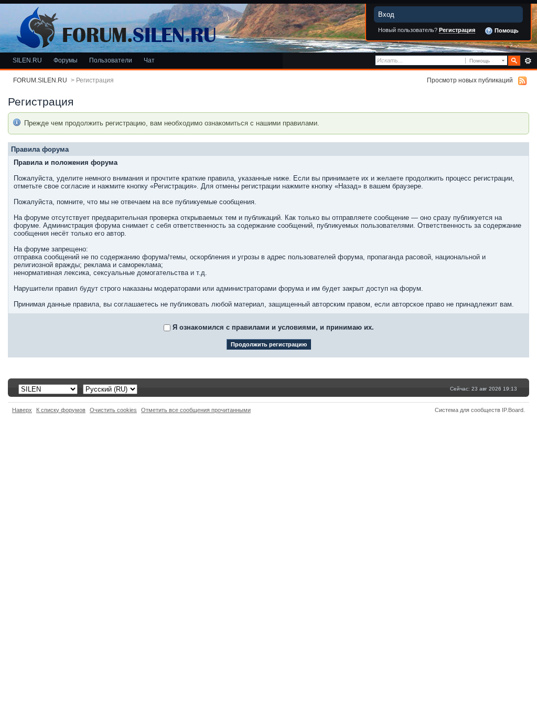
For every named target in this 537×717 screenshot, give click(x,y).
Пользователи (110, 60)
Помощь (506, 30)
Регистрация (457, 30)
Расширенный (527, 61)
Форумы (65, 60)
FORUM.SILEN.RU (40, 80)
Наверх (22, 410)
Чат (149, 60)
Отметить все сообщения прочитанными (196, 410)
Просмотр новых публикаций (470, 80)
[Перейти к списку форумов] (114, 25)
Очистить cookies (113, 410)
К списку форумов (60, 410)
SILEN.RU (27, 60)
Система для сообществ (467, 410)
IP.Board (512, 410)
